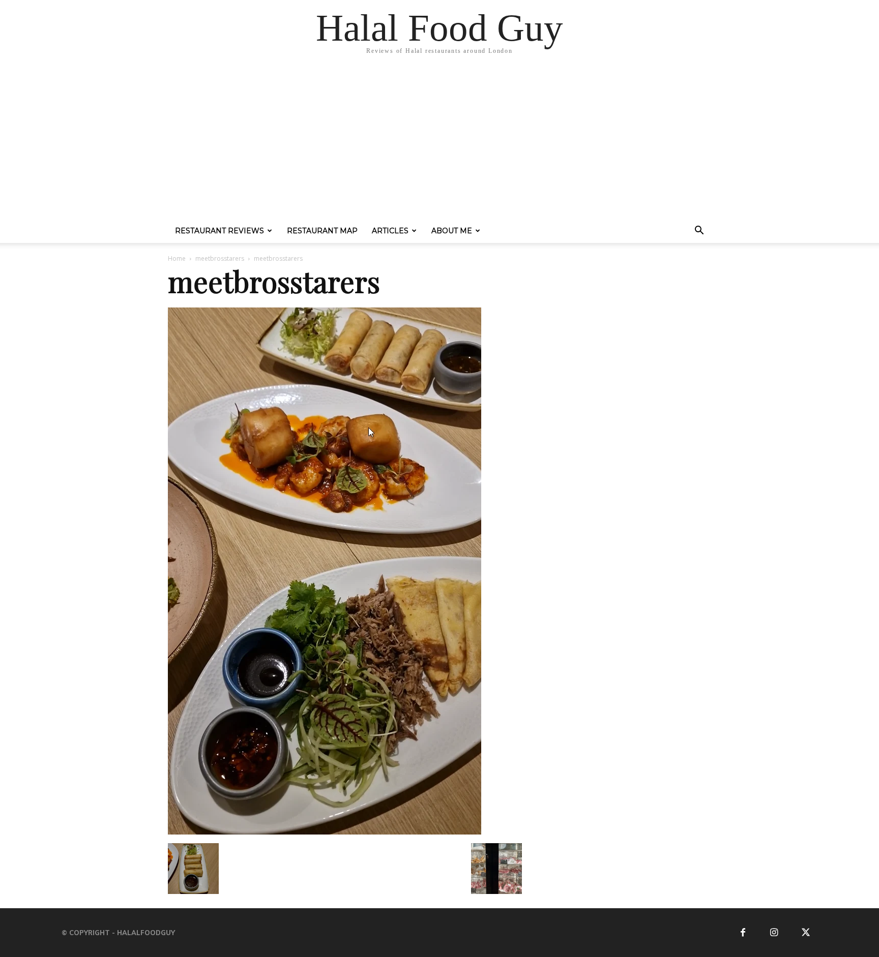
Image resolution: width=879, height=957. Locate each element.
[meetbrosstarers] (324, 832)
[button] (699, 232)
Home (177, 258)
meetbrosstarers (219, 258)
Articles (390, 230)
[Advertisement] (439, 142)
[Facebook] (743, 933)
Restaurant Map (322, 230)
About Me (451, 230)
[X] (805, 933)
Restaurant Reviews (219, 230)
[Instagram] (774, 933)
